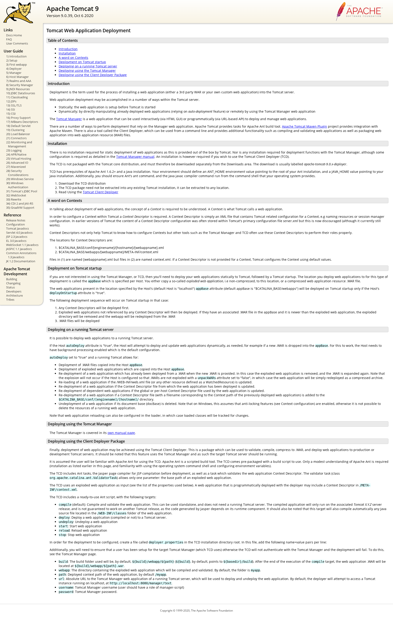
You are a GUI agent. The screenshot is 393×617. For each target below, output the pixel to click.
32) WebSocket (16, 195)
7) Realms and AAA (18, 81)
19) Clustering (15, 130)
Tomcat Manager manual (135, 156)
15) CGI (11, 114)
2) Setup (11, 60)
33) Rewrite (13, 199)
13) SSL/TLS (14, 105)
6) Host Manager (17, 77)
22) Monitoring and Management (19, 144)
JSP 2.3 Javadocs (16, 237)
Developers (13, 291)
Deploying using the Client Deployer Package (93, 75)
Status (10, 287)
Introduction (68, 49)
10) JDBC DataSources (20, 93)
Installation (67, 53)
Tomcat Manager (69, 119)
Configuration (15, 224)
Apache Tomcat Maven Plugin (304, 126)
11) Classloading (17, 97)
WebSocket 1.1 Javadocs (22, 245)
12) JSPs (11, 101)
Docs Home (14, 35)
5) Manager (13, 73)
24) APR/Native (16, 154)
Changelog (13, 283)
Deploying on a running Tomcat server (88, 66)
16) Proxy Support (18, 118)
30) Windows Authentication (17, 185)
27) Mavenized (16, 167)
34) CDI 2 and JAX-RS (19, 203)
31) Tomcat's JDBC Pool (21, 191)
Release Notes (15, 220)
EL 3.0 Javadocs (16, 241)
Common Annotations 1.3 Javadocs (21, 255)
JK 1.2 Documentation (20, 261)
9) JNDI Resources (18, 89)
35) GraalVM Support (20, 208)
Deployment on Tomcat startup (82, 62)
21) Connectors (16, 138)
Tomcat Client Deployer (100, 192)
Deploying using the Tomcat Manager (87, 70)
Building (11, 279)
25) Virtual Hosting (18, 158)
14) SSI (10, 109)
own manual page (121, 433)
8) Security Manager (19, 85)
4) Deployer (14, 69)
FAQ (9, 39)
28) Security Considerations (17, 173)
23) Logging (14, 150)
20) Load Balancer (18, 134)
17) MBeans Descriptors (22, 122)
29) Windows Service (20, 179)
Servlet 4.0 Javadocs (19, 232)
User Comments (17, 43)
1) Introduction (16, 56)
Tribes (10, 299)
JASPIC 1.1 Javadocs (19, 249)
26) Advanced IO (17, 163)
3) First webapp (16, 64)
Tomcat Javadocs (17, 228)
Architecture (14, 295)
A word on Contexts (73, 57)
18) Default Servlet (18, 126)
